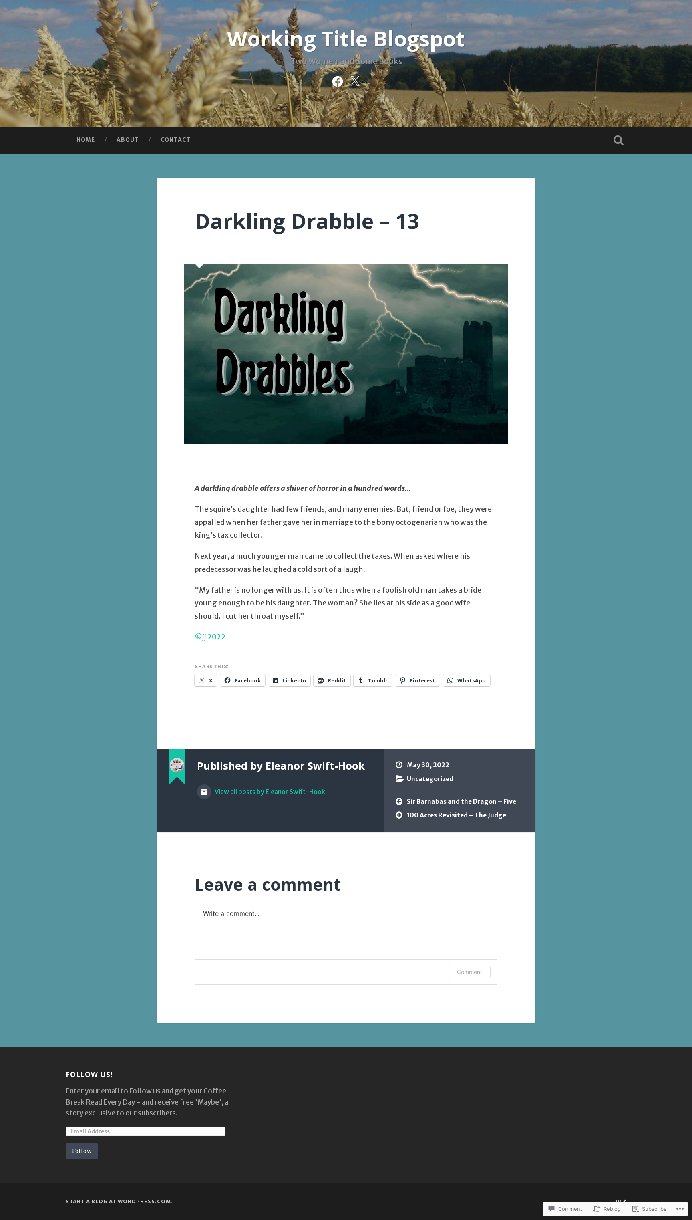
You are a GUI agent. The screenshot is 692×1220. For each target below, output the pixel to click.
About (128, 139)
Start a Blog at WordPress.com (118, 1201)
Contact (176, 139)
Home (85, 139)
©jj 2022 (210, 636)
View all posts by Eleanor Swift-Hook (269, 792)
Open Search (618, 140)
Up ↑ (619, 1201)
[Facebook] (337, 80)
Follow (82, 1151)
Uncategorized (430, 779)
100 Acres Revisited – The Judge (456, 815)
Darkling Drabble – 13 (307, 220)
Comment (469, 971)
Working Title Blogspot (346, 38)
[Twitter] (354, 80)
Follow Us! (89, 1074)
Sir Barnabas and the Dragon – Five (461, 801)
